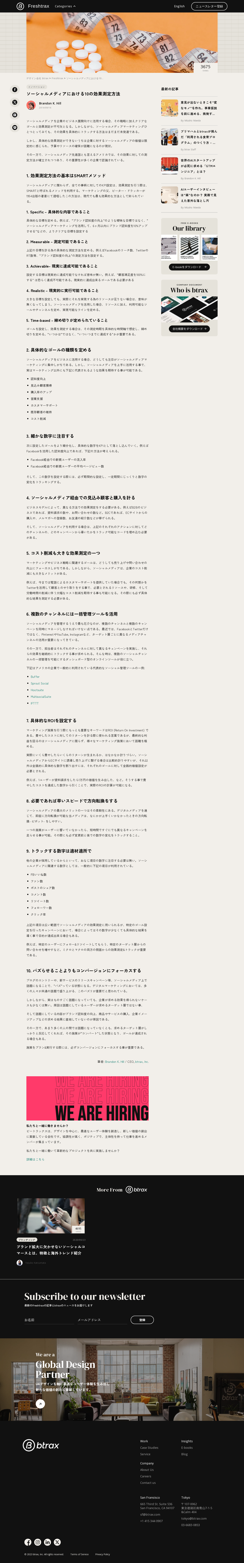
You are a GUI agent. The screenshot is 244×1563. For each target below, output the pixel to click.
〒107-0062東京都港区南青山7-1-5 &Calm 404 (196, 1508)
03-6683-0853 (190, 1525)
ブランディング (27, 1239)
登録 (142, 1320)
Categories (63, 6)
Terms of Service (79, 1554)
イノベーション (36, 86)
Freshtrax (38, 6)
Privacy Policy (102, 1554)
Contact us (148, 1483)
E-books (187, 1448)
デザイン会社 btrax (37, 78)
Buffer (35, 676)
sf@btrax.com (150, 1514)
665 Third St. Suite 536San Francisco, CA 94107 (157, 1506)
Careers (145, 1476)
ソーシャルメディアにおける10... (85, 78)
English (179, 6)
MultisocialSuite (41, 696)
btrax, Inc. (142, 1061)
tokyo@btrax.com (194, 1518)
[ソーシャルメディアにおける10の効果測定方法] (15, 114)
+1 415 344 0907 (151, 1521)
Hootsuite (37, 690)
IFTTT (35, 703)
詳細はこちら (35, 1159)
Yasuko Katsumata (35, 1262)
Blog (184, 1454)
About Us (147, 1470)
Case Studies (149, 1448)
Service (145, 1454)
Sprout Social (39, 683)
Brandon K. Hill (50, 103)
